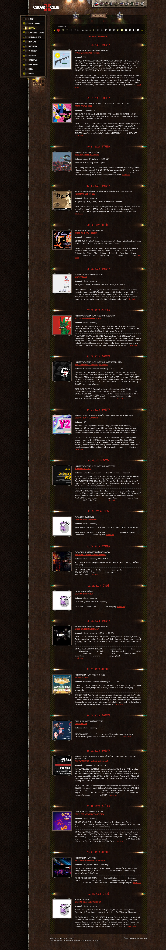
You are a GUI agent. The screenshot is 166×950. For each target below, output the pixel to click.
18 (110, 30)
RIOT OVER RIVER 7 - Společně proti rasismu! (91, 364)
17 (106, 30)
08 (71, 30)
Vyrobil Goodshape (135, 938)
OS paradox (33, 51)
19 (114, 30)
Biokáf (31, 69)
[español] (116, 3)
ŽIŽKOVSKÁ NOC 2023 (83, 468)
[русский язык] (121, 3)
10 (78, 30)
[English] (101, 3)
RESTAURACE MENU (35, 37)
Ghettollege (33, 64)
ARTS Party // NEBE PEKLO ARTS (87, 154)
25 (138, 30)
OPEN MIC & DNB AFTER (84, 594)
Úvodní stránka (34, 24)
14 (94, 30)
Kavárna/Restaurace (36, 33)
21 (122, 30)
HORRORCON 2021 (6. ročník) (85, 194)
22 (126, 30)
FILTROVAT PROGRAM (98, 36)
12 (86, 30)
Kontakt (32, 74)
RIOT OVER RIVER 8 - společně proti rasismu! (91, 761)
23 (130, 30)
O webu (144, 938)
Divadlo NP (32, 55)
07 (66, 30)
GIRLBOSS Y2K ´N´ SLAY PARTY (86, 418)
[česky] (96, 3)
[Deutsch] (106, 3)
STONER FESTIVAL (82, 677)
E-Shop (31, 19)
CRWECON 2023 (81, 723)
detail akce (79, 135)
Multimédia (33, 46)
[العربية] (131, 3)
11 (83, 30)
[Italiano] (142, 3)
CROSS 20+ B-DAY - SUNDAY (86, 233)
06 (63, 30)
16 (102, 30)
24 (134, 30)
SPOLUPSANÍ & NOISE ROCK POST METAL (90, 860)
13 (90, 30)
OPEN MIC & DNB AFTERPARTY (86, 519)
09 (75, 30)
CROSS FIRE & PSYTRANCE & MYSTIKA (89, 814)
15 (98, 30)
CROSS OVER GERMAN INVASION (87, 629)
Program (32, 28)
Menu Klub (32, 42)
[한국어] (126, 3)
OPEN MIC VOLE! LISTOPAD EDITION (88, 902)
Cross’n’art (33, 60)
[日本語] (137, 3)
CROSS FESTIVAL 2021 (83, 106)
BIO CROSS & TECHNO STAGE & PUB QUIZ (90, 554)
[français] (111, 3)
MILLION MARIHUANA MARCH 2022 (88, 318)
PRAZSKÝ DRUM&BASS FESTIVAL (87, 53)
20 (118, 30)
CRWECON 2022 (81, 277)
